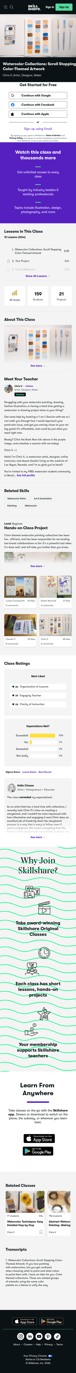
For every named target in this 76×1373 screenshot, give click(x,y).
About (16, 1344)
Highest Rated (13, 772)
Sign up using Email (38, 129)
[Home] (34, 7)
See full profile (26, 475)
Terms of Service (53, 135)
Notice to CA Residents (38, 1359)
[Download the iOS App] (25, 1321)
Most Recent (44, 772)
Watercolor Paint (16, 498)
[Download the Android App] (51, 1321)
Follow (29, 386)
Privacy (49, 1344)
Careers (28, 1344)
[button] (6, 7)
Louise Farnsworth (15, 600)
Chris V (23, 386)
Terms (59, 1344)
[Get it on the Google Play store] (38, 1151)
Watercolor (31, 505)
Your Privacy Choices (35, 1355)
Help (38, 1344)
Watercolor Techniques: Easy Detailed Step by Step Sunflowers (25, 1225)
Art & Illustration (43, 498)
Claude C (11, 639)
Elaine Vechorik (48, 600)
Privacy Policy (16, 138)
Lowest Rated (29, 772)
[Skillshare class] (25, 1202)
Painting (12, 505)
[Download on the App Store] (38, 1139)
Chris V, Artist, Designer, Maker (22, 75)
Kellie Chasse (25, 785)
